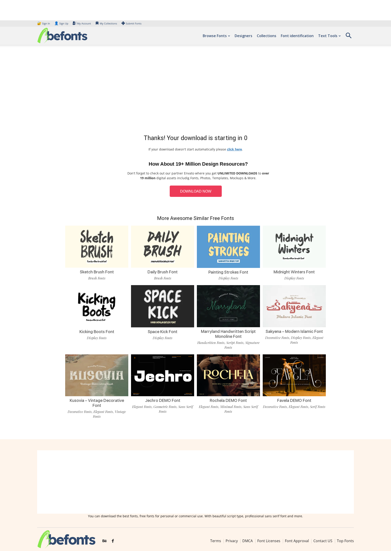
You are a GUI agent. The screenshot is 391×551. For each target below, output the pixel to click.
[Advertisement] (195, 90)
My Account (84, 23)
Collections (266, 35)
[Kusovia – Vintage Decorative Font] (96, 375)
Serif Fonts (317, 406)
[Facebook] (113, 541)
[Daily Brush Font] (162, 246)
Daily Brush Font (163, 272)
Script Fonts (234, 342)
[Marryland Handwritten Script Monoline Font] (228, 306)
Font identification (297, 35)
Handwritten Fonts (210, 342)
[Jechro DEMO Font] (162, 375)
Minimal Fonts (230, 406)
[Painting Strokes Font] (228, 246)
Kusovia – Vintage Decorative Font (97, 403)
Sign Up (61, 23)
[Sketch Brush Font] (96, 246)
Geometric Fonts (164, 406)
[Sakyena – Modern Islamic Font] (294, 306)
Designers (243, 35)
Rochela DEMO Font (228, 400)
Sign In (44, 23)
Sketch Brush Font (97, 272)
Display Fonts (228, 278)
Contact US (322, 541)
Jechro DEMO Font (162, 400)
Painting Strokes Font (228, 272)
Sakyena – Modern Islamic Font (294, 331)
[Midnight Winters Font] (294, 246)
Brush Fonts (96, 278)
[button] (348, 37)
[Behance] (105, 541)
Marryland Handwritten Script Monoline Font (228, 334)
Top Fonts (345, 541)
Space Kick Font (162, 331)
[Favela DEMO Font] (294, 375)
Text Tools (327, 35)
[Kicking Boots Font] (96, 306)
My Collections (108, 23)
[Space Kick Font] (162, 306)
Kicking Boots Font (96, 331)
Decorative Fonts (277, 337)
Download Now (195, 191)
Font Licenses (268, 541)
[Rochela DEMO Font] (228, 375)
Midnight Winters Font (294, 272)
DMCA (247, 541)
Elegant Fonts (103, 411)
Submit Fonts (133, 23)
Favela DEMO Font (294, 400)
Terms (215, 541)
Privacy (232, 541)
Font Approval (297, 541)
